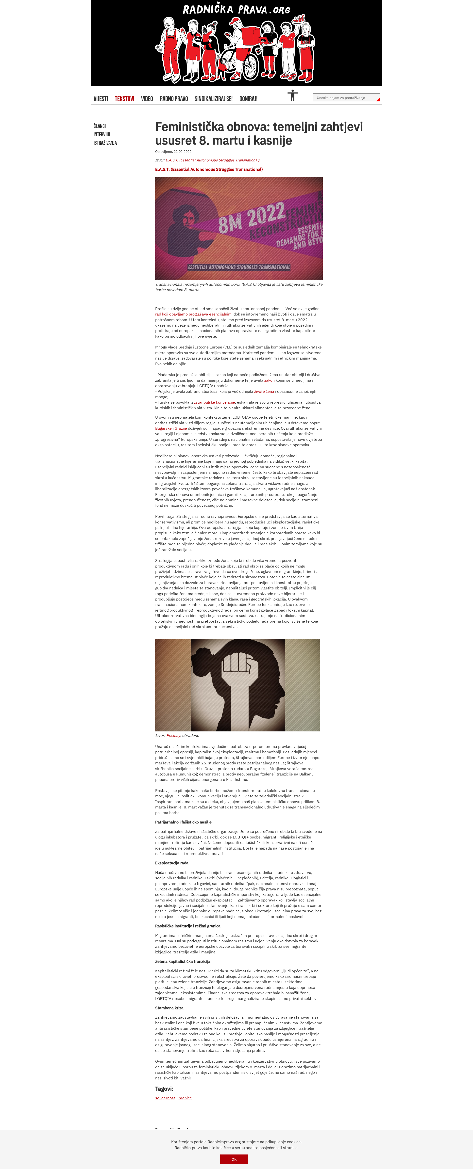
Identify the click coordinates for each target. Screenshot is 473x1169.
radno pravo (174, 99)
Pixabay (173, 735)
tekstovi (124, 99)
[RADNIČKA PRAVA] (236, 43)
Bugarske (163, 428)
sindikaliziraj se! (214, 99)
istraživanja (105, 143)
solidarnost (165, 1097)
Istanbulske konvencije (214, 402)
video (147, 99)
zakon (269, 380)
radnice (185, 1097)
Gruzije (181, 428)
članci (100, 126)
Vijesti (101, 99)
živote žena (264, 391)
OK (234, 1159)
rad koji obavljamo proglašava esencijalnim (193, 314)
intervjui (102, 134)
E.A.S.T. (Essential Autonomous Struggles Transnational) (212, 160)
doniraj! (248, 99)
